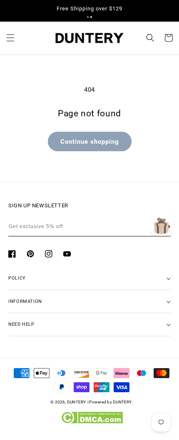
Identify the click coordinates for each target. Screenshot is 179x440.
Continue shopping (89, 141)
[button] (88, 17)
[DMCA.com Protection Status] (92, 421)
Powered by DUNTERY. (111, 402)
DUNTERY (76, 402)
